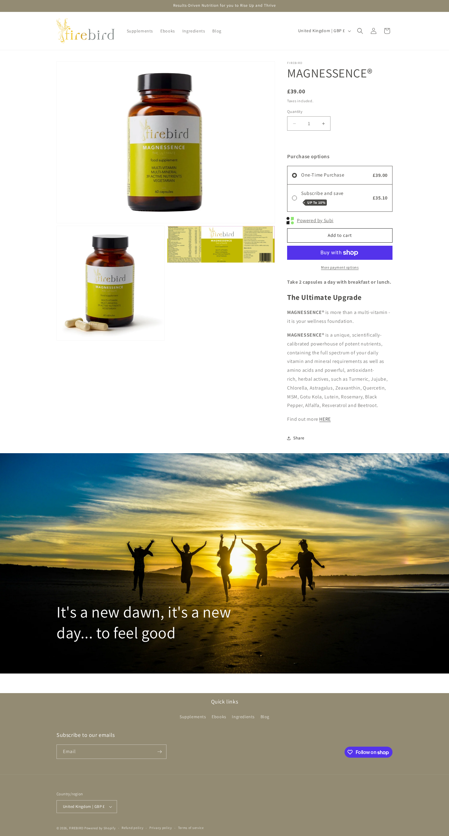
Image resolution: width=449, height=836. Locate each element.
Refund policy (132, 828)
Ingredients (243, 716)
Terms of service (191, 828)
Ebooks (219, 716)
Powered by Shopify (100, 828)
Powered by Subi (315, 220)
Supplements (193, 716)
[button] (360, 31)
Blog (265, 716)
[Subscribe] (159, 752)
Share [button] (299, 438)
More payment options (340, 267)
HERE (324, 419)
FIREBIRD (76, 828)
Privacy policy (160, 828)
